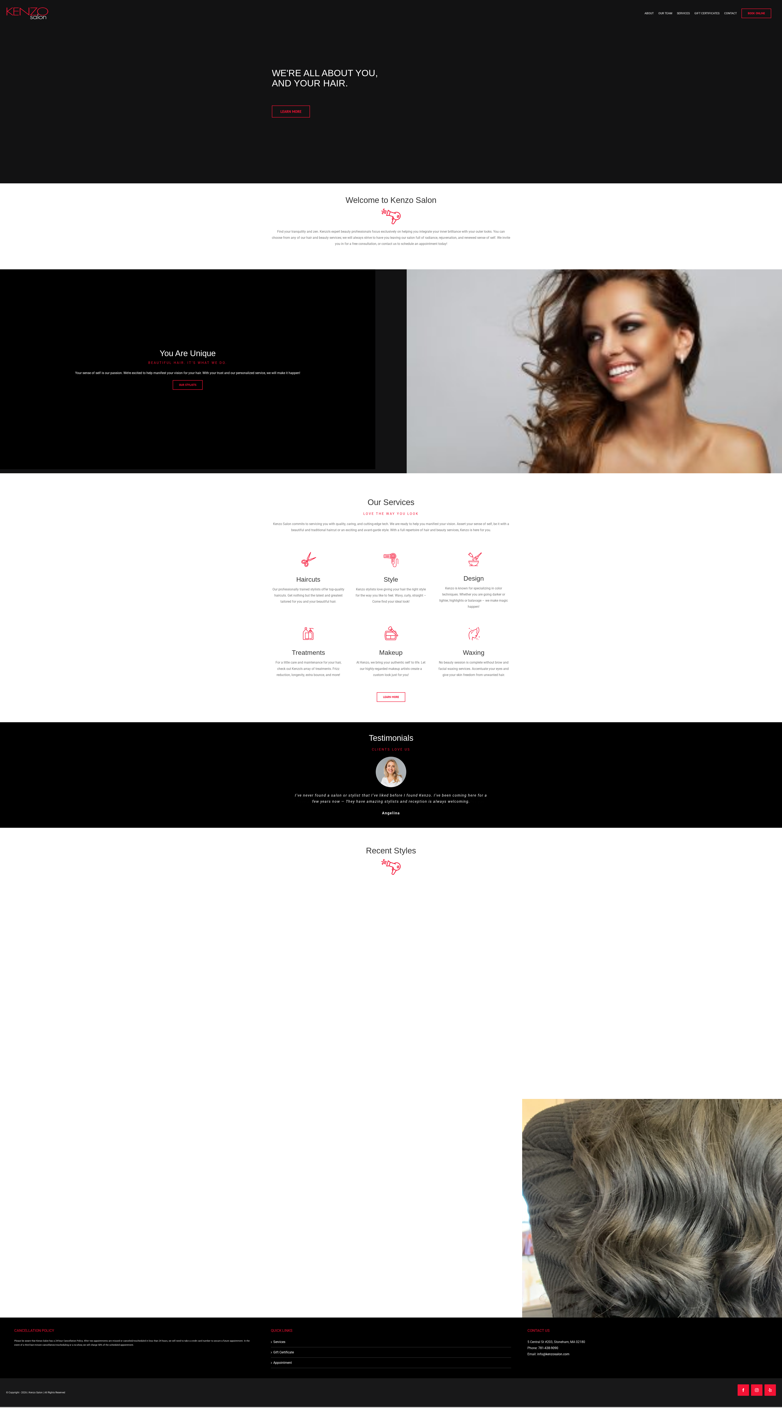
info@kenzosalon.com (553, 1360)
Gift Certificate (283, 1358)
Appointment (282, 1369)
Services (279, 1348)
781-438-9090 (548, 1354)
